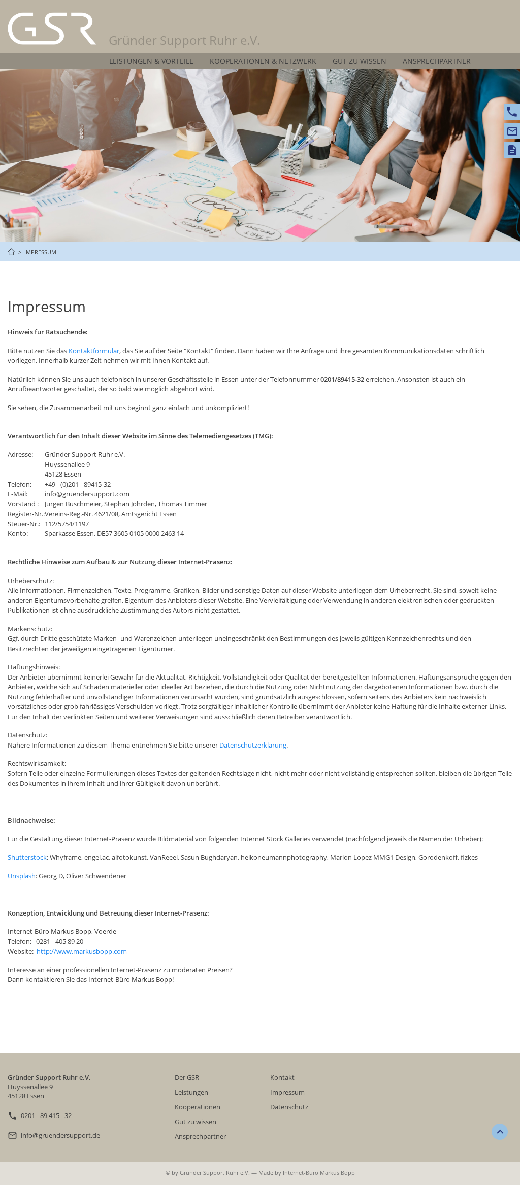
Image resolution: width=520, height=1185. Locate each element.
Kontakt (282, 1077)
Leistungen (191, 1092)
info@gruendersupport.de (60, 1135)
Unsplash (22, 876)
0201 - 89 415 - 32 (46, 1115)
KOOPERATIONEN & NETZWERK (263, 61)
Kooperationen (197, 1106)
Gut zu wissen (195, 1121)
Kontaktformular (94, 350)
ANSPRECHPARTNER (437, 61)
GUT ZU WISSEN (359, 61)
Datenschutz (289, 1106)
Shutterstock (27, 857)
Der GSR (187, 1077)
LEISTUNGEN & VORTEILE (151, 61)
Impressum (287, 1092)
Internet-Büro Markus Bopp (319, 1172)
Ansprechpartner (200, 1136)
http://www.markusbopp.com (82, 951)
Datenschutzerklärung (252, 745)
